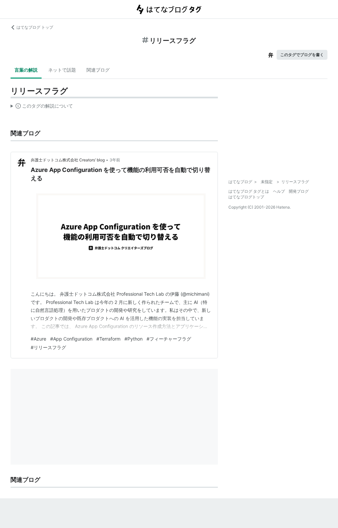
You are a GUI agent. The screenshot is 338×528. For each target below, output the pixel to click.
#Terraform (108, 339)
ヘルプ (279, 191)
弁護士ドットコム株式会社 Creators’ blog (68, 159)
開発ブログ (299, 191)
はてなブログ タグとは (248, 191)
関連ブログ (98, 70)
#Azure (38, 339)
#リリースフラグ (48, 347)
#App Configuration (71, 339)
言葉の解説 (26, 70)
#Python (133, 339)
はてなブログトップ (246, 196)
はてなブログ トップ (35, 27)
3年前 (115, 159)
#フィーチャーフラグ (169, 339)
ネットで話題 (62, 70)
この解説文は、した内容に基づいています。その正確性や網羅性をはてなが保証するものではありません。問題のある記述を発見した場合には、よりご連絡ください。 (42, 107)
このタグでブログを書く (302, 54)
